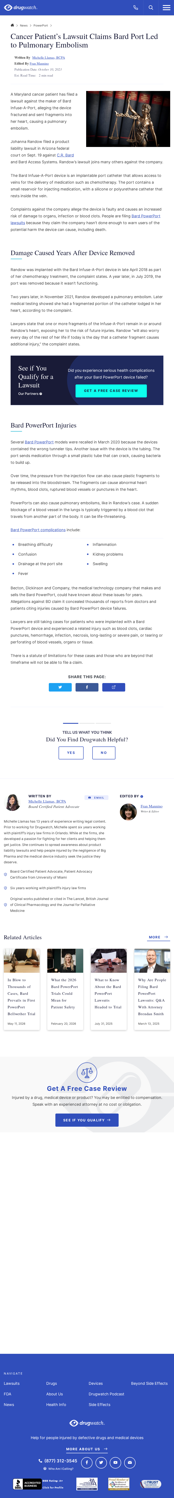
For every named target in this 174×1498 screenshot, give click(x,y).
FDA (7, 1394)
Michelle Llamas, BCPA (48, 57)
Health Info (56, 1404)
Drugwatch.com (20, 7)
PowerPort (41, 25)
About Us (54, 1394)
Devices (96, 1383)
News (24, 25)
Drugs (51, 1383)
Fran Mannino (39, 63)
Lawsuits (12, 1383)
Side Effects (99, 1404)
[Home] (12, 25)
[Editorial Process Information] (141, 795)
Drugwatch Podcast (106, 1394)
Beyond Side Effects (149, 1383)
